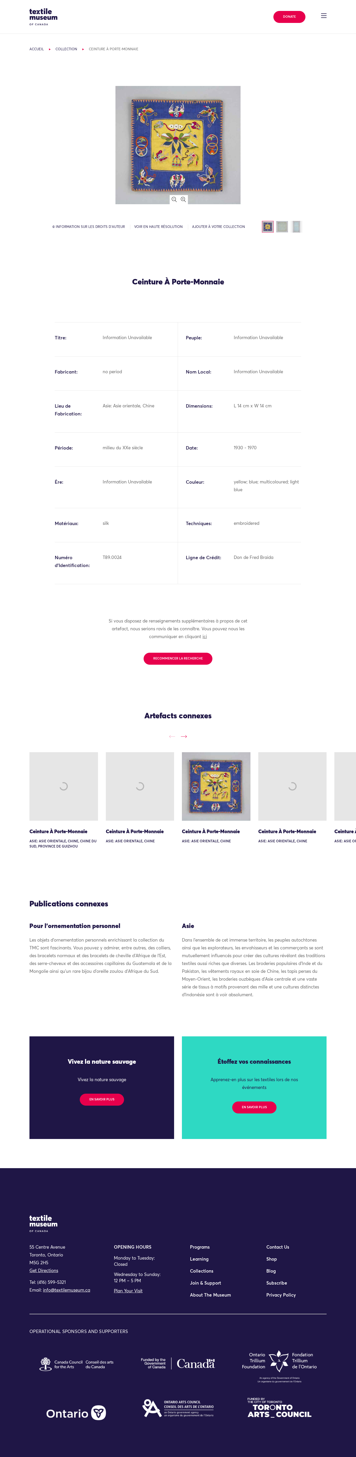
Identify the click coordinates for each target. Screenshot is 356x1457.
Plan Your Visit (128, 1291)
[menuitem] (216, 1250)
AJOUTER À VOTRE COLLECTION (218, 227)
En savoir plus (101, 1099)
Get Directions (43, 1271)
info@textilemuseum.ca (66, 1290)
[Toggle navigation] (324, 15)
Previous (172, 736)
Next (184, 736)
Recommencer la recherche (178, 658)
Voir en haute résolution (158, 227)
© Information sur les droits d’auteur (88, 227)
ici (204, 637)
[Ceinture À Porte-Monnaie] (63, 786)
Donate (289, 16)
